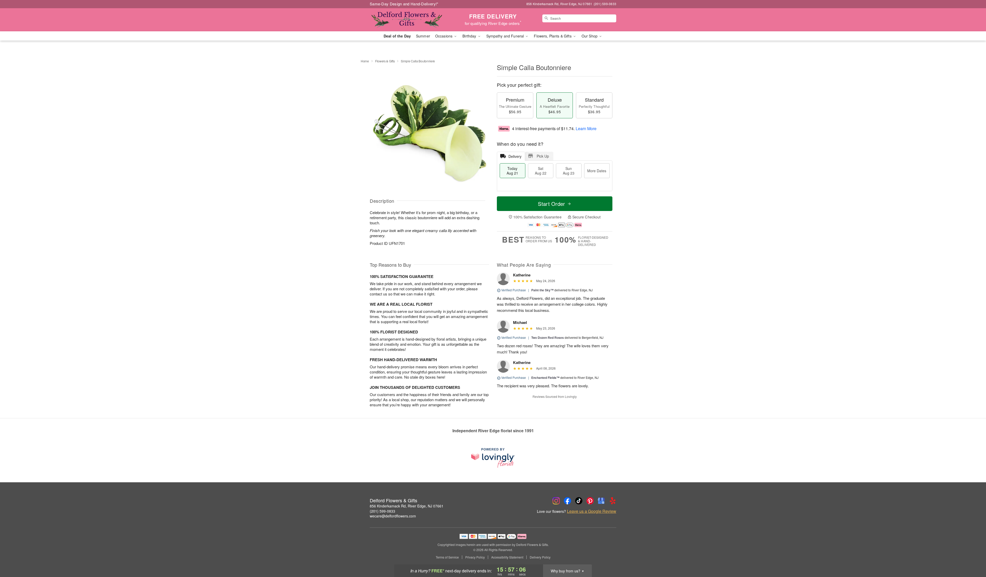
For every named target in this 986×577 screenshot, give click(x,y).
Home (365, 61)
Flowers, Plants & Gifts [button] (553, 36)
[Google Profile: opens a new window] (601, 500)
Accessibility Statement (507, 557)
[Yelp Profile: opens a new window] (612, 500)
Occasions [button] (444, 36)
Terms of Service (447, 557)
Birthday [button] (469, 36)
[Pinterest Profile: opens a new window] (590, 500)
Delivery (515, 156)
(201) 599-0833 (382, 511)
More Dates (596, 170)
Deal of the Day (397, 36)
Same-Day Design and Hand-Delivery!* (404, 3)
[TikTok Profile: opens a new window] (578, 500)
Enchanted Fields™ (545, 377)
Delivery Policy (540, 557)
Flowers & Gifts (385, 61)
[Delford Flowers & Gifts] (407, 19)
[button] (972, 555)
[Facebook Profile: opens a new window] (567, 500)
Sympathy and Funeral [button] (505, 36)
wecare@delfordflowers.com (393, 515)
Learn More (586, 128)
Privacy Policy (475, 557)
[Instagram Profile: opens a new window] (556, 500)
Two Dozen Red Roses (547, 337)
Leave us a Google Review (591, 511)
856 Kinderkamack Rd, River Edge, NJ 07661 (406, 505)
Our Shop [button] (590, 36)
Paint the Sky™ (542, 290)
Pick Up (543, 156)
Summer (423, 36)
